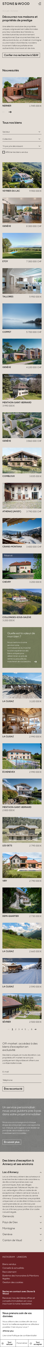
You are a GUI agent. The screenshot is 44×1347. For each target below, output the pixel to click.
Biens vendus (9, 1264)
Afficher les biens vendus (17, 152)
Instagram (8, 1257)
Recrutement (9, 1272)
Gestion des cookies (12, 1282)
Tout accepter (38, 1343)
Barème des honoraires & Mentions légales (20, 1277)
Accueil (5, 11)
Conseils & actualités (13, 1268)
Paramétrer (22, 1343)
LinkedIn (22, 1257)
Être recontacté (13, 1089)
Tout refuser (9, 1343)
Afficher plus (8, 1331)
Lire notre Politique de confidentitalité (20, 1336)
